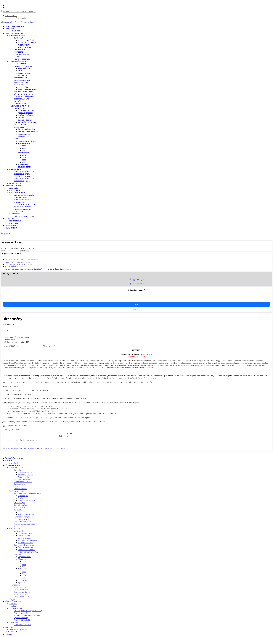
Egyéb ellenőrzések (26, 115)
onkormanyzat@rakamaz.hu (15, 18)
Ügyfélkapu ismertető (136, 283)
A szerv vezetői (24, 45)
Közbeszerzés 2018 (22, 181)
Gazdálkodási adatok (19, 106)
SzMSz (20, 71)
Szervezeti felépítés (26, 40)
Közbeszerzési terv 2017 (24, 176)
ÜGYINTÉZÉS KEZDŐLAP (15, 26)
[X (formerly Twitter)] (7, 331)
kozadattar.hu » (136, 309)
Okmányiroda (15, 183)
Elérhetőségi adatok (27, 42)
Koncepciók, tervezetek (24, 96)
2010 (24, 150)
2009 (24, 148)
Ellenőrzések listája (27, 111)
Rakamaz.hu (11, 228)
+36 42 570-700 (11, 16)
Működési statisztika (27, 122)
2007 (24, 155)
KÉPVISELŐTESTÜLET (14, 186)
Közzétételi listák (22, 103)
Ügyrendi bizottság (22, 207)
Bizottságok (15, 190)
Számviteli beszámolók (28, 132)
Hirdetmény (23, 87)
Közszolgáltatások (22, 80)
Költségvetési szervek (23, 47)
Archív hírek (14, 31)
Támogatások (24, 143)
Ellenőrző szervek (22, 59)
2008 (24, 146)
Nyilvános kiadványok (23, 92)
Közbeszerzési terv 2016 (24, 174)
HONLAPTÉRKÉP (12, 225)
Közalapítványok (21, 54)
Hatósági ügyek (20, 78)
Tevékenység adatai (17, 61)
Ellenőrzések (19, 108)
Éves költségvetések (26, 129)
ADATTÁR (10, 218)
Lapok (16, 57)
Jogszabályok (24, 68)
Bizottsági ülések (17, 193)
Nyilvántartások (21, 82)
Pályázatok (19, 85)
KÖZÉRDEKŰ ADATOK (14, 33)
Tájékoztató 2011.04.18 (24, 216)
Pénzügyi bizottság (22, 200)
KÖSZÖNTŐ (10, 28)
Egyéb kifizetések (25, 167)
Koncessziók (23, 164)
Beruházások (15, 169)
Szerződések (23, 153)
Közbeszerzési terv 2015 (24, 171)
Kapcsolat (18, 38)
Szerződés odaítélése (27, 89)
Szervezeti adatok (17, 35)
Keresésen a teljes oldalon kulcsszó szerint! (17, 248)
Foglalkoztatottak (27, 141)
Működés (17, 139)
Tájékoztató (15, 214)
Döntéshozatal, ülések (24, 94)
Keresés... (24, 251)
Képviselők (13, 188)
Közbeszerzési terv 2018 (24, 179)
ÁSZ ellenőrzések (25, 113)
